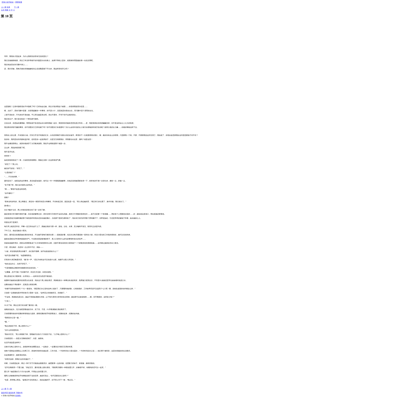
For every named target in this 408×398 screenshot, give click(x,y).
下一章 (16, 7)
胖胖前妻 (18, 2)
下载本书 (19, 393)
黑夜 (6, 10)
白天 (3, 10)
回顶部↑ (18, 396)
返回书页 (4, 393)
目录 (8, 7)
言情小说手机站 (7, 2)
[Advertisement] (204, 39)
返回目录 (11, 393)
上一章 (3, 7)
